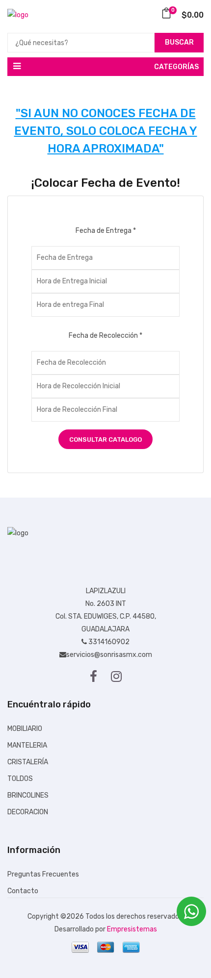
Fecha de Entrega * (106, 230)
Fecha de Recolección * (105, 335)
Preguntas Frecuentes (43, 874)
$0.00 (187, 15)
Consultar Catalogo (105, 439)
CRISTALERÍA (27, 762)
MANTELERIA (27, 745)
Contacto (22, 891)
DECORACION (27, 812)
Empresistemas (132, 929)
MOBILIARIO (24, 729)
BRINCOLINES (28, 795)
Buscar (179, 42)
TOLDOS (20, 779)
